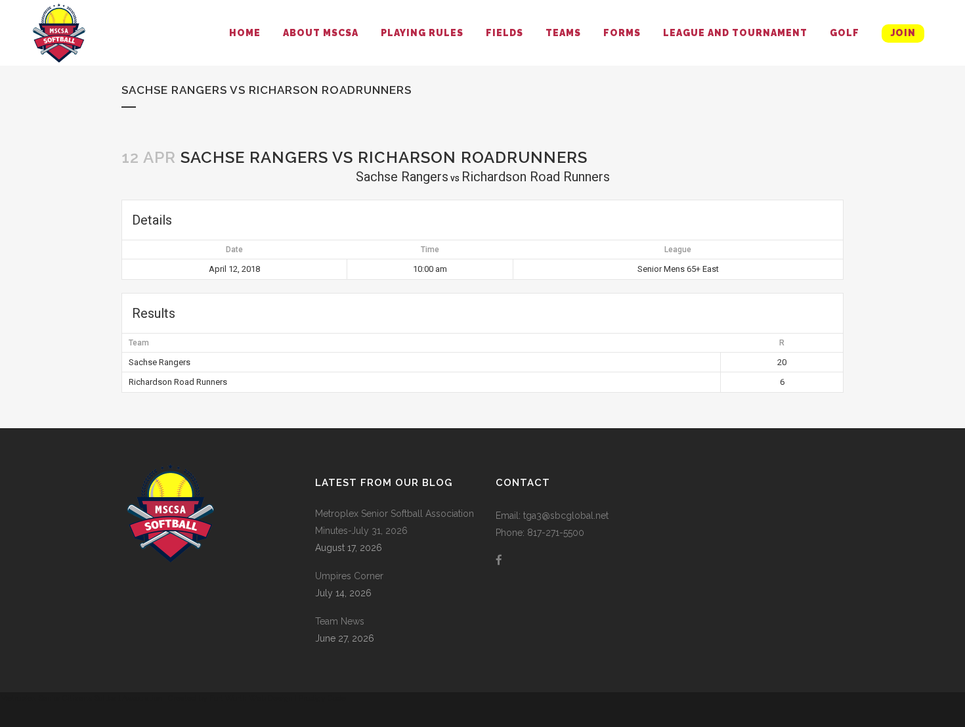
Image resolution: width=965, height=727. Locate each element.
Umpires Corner (349, 576)
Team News (339, 621)
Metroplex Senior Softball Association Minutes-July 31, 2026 (394, 522)
